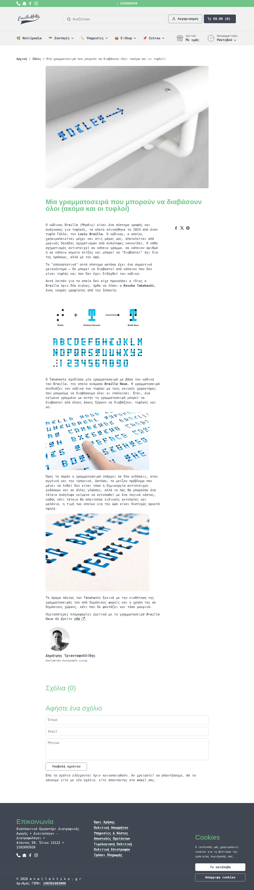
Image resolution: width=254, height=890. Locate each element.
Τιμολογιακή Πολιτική (113, 844)
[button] (220, 19)
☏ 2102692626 (127, 3)
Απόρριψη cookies (220, 877)
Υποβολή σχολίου (66, 766)
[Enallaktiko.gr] (29, 19)
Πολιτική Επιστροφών (112, 849)
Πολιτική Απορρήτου (111, 827)
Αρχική (21, 59)
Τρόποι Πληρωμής (108, 855)
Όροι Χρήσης (104, 822)
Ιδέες (36, 59)
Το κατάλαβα (220, 867)
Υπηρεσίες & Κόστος (111, 833)
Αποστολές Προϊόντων (112, 838)
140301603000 (54, 883)
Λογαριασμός (188, 19)
